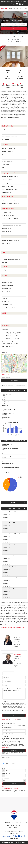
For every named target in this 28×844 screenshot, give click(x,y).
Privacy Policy (5, 712)
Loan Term (5, 760)
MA (11, 627)
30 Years (6, 763)
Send (14, 715)
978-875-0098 (18, 656)
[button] (14, 28)
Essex (14, 627)
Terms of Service (14, 719)
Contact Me (17, 644)
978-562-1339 (14, 831)
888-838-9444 (18, 1)
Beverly (19, 627)
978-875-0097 (18, 637)
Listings (7, 627)
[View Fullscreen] (3, 361)
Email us (24, 1)
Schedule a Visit (19, 673)
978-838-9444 (21, 831)
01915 (23, 627)
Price (3, 768)
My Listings (17, 639)
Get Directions (14, 381)
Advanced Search (14, 31)
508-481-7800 (7, 831)
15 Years (12, 763)
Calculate (14, 784)
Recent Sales (17, 642)
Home (2, 627)
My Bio (16, 646)
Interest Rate (5, 778)
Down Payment (6, 773)
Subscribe (14, 750)
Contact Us (8, 673)
